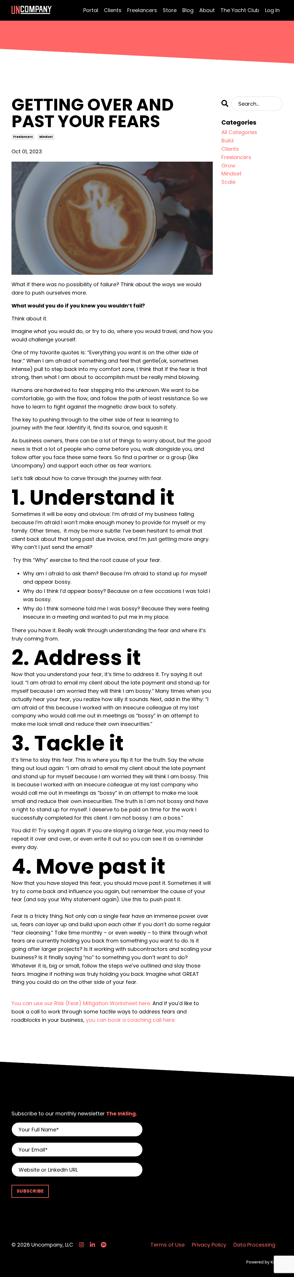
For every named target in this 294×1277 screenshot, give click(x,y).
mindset (46, 137)
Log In (272, 10)
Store (170, 10)
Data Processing (254, 1244)
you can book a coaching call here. (130, 1019)
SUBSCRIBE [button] (30, 1191)
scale (228, 181)
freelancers (23, 137)
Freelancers (142, 10)
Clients (112, 10)
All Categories (239, 132)
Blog (188, 10)
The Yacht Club (239, 10)
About (207, 10)
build (227, 140)
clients (230, 148)
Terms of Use (167, 1244)
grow (228, 165)
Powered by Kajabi (264, 1262)
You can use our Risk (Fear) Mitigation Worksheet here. (81, 1003)
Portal (90, 10)
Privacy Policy (209, 1244)
